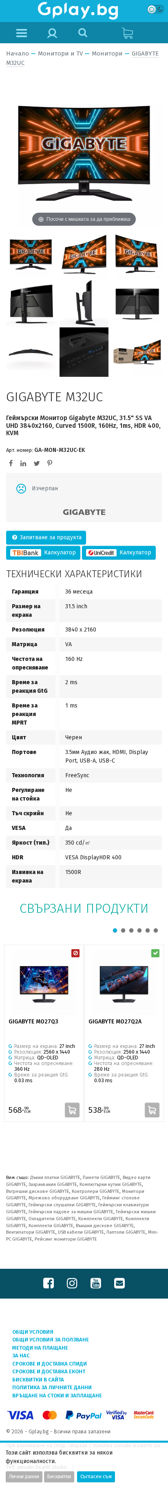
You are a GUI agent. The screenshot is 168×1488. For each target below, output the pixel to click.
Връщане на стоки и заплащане (57, 1395)
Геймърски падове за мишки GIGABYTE (71, 1211)
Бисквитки (59, 1476)
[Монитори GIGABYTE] (84, 512)
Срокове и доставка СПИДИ (49, 1364)
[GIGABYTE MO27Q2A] (123, 982)
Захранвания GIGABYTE (53, 1184)
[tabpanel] (44, 1033)
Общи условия (32, 1332)
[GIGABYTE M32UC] (30, 253)
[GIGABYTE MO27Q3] (44, 982)
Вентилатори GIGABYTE (30, 1232)
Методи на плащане (40, 1348)
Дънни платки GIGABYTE (55, 1177)
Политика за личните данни (52, 1387)
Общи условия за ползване (50, 1340)
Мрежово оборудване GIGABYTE (64, 1198)
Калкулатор (59, 552)
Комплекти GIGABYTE (100, 1218)
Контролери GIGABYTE (95, 1191)
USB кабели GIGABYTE (81, 1232)
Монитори (107, 53)
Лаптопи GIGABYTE (126, 1232)
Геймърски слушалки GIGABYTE (62, 1205)
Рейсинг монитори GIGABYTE (66, 1239)
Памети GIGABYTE (101, 1177)
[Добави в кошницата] (72, 1110)
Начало (17, 53)
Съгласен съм (96, 1476)
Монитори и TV (60, 53)
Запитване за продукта (50, 537)
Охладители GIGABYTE (52, 1218)
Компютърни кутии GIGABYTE (111, 1184)
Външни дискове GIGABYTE (105, 1225)
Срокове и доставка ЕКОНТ (48, 1371)
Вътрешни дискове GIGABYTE (37, 1191)
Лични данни (24, 1476)
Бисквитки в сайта (38, 1380)
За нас (21, 1355)
